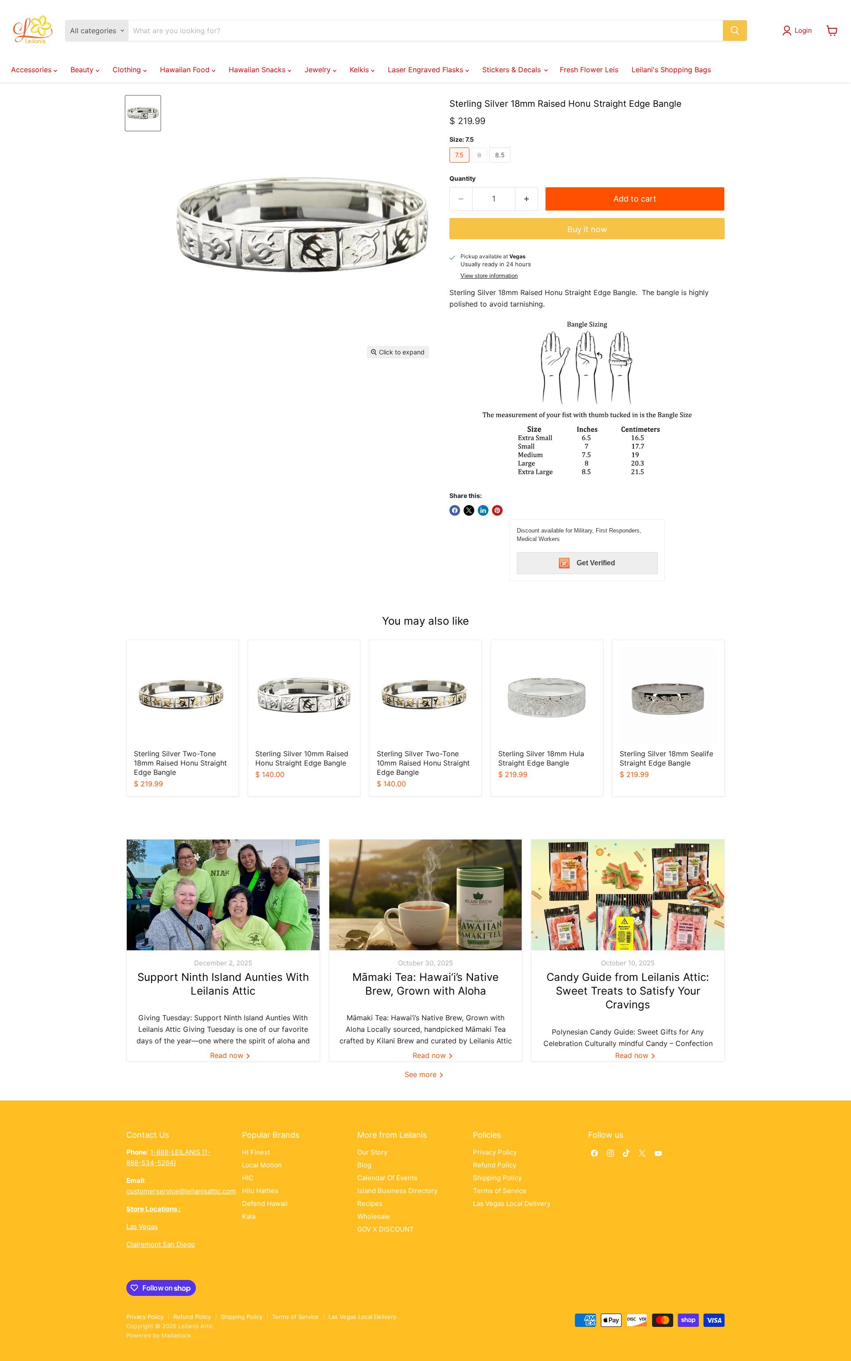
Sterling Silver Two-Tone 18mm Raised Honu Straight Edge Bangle (180, 763)
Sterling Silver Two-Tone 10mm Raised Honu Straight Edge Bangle (423, 763)
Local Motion (262, 1165)
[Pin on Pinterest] (497, 510)
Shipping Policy (497, 1178)
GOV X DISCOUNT (385, 1229)
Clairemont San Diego (160, 1244)
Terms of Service (500, 1190)
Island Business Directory (397, 1190)
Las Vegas (142, 1226)
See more (422, 1074)
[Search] (735, 30)
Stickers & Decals (512, 69)
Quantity (462, 178)
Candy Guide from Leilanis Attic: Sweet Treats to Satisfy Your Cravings (628, 991)
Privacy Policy (495, 1152)
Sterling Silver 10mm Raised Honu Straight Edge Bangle (301, 758)
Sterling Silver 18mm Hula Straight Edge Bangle (541, 758)
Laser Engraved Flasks (426, 69)
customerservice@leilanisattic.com (181, 1191)
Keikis (360, 69)
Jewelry (318, 69)
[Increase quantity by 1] (526, 199)
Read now (228, 1055)
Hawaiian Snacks (258, 69)
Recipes (370, 1203)
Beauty (83, 69)
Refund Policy (494, 1165)
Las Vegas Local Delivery (511, 1203)
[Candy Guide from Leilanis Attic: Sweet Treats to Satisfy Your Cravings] (627, 895)
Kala (248, 1216)
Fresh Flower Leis (589, 69)
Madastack (176, 1335)
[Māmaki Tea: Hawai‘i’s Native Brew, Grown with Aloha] (425, 895)
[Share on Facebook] (454, 510)
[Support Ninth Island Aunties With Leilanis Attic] (223, 895)
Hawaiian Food (186, 69)
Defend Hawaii (265, 1203)
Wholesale (373, 1216)
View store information (489, 276)
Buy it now (587, 229)
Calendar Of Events (387, 1178)
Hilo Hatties (260, 1190)
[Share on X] (469, 510)
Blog (364, 1165)
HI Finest (256, 1152)
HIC (248, 1178)
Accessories (32, 69)
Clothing (128, 69)
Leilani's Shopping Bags (671, 69)
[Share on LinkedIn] (483, 510)
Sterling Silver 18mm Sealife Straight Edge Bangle (666, 758)
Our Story (372, 1152)
